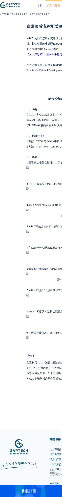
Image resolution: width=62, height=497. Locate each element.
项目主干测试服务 (19, 14)
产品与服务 (5, 14)
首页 (39, 5)
